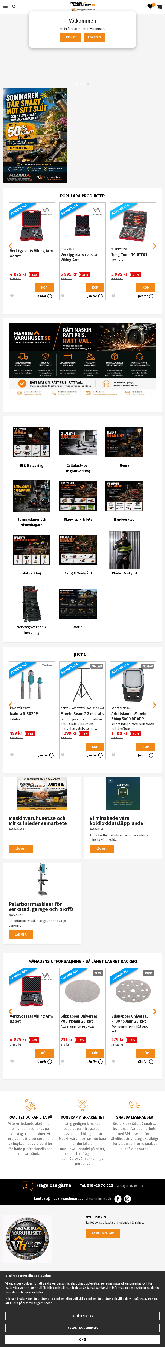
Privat (71, 37)
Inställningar (82, 1316)
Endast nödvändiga (83, 1328)
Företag (94, 37)
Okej (82, 1339)
